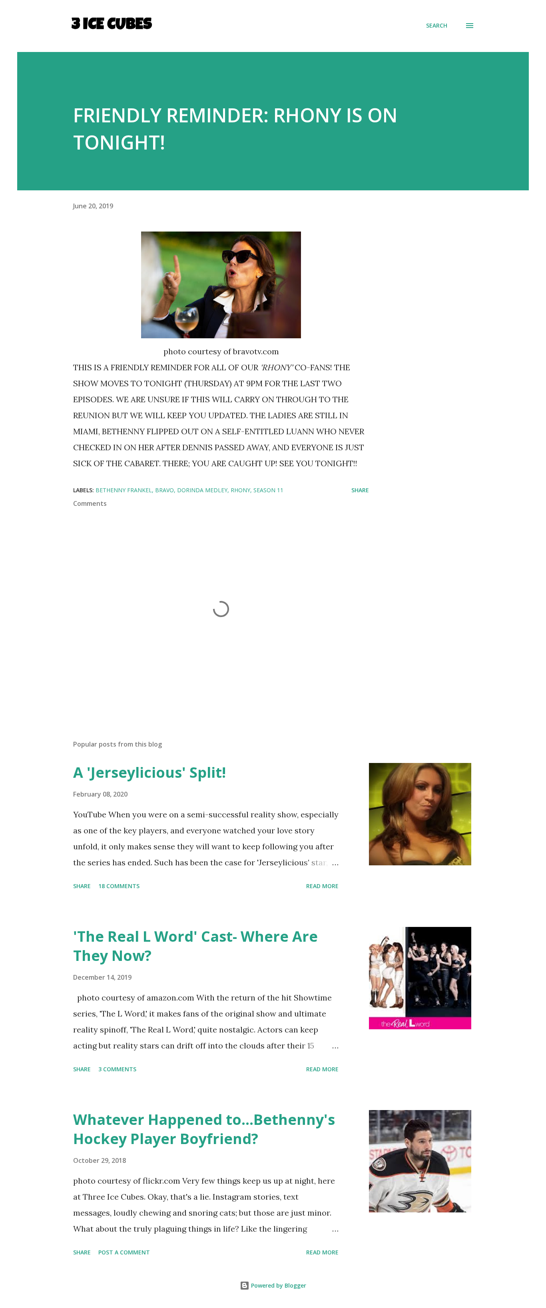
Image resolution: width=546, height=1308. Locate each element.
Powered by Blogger (277, 1285)
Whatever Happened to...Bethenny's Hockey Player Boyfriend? (204, 1129)
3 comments (117, 1069)
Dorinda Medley (202, 490)
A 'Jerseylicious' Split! (149, 772)
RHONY (240, 490)
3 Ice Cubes (112, 26)
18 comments (118, 886)
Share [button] (360, 490)
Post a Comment (124, 1252)
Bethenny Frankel (124, 490)
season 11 (268, 490)
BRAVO (164, 490)
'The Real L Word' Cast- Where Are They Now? (195, 946)
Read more (322, 886)
